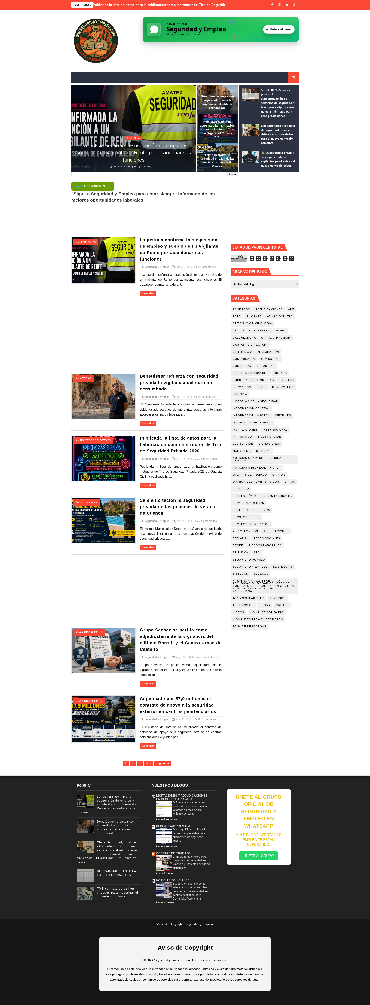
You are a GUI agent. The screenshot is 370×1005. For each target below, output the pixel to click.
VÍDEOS (238, 612)
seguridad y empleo (250, 566)
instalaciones (245, 429)
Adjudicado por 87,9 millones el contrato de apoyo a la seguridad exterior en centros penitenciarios (178, 705)
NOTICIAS (85, 378)
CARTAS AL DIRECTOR (250, 344)
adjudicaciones (90, 632)
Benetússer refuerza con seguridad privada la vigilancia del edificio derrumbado (179, 382)
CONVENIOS (242, 366)
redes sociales (266, 538)
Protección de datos (251, 524)
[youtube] (294, 5)
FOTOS (262, 387)
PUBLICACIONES (276, 531)
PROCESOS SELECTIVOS (95, 440)
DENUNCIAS (265, 366)
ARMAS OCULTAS (280, 316)
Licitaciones (88, 502)
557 (148, 763)
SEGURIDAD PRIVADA (249, 559)
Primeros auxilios (248, 503)
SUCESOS (261, 573)
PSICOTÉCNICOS (245, 531)
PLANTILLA (241, 488)
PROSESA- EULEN (246, 517)
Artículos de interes (251, 330)
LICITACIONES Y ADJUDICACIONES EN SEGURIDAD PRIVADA (181, 797)
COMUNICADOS (244, 358)
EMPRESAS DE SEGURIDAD (253, 380)
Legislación (243, 443)
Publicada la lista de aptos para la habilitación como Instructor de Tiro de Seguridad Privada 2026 (217, 129)
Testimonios (243, 605)
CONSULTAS (270, 358)
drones (280, 373)
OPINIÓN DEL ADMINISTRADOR (256, 481)
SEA (257, 552)
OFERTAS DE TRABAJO (250, 474)
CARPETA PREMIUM (276, 337)
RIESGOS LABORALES (265, 545)
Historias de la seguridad (256, 401)
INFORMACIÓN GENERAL (251, 408)
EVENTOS (286, 380)
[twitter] (287, 5)
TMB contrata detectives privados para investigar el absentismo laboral (117, 892)
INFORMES (283, 415)
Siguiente (163, 763)
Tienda (264, 605)
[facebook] (272, 5)
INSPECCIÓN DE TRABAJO (252, 422)
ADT (291, 309)
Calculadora (244, 337)
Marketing (242, 450)
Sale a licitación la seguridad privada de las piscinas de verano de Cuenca (152, 5)
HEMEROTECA (283, 387)
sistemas (240, 573)
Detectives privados (251, 373)
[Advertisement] (147, 337)
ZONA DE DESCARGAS (249, 626)
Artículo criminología (252, 323)
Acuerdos (241, 309)
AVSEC (280, 330)
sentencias (133, 138)
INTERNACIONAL (275, 429)
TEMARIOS (277, 598)
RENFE (238, 545)
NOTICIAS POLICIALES (172, 880)
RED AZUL (240, 538)
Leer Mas (148, 293)
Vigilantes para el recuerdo (258, 619)
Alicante (254, 316)
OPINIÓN (278, 474)
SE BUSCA (240, 552)
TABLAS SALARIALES (248, 598)
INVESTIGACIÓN (269, 436)
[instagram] (279, 5)
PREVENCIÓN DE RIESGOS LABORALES (262, 495)
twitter (282, 605)
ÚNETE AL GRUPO (258, 856)
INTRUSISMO (242, 436)
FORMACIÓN (242, 387)
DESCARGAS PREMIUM (173, 826)
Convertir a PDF (96, 186)
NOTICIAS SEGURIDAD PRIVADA (257, 467)
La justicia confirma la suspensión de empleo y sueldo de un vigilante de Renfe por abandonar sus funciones (133, 153)
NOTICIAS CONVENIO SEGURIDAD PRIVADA (258, 459)
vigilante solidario (267, 612)
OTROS (290, 481)
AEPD (237, 316)
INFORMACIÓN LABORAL (251, 415)
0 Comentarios (207, 266)
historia (240, 394)
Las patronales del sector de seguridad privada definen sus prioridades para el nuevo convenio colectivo (278, 134)
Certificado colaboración (256, 351)
